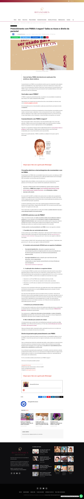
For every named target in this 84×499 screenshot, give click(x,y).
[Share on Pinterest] (47, 37)
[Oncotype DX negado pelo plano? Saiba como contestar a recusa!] (35, 451)
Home (15, 19)
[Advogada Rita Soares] (42, 11)
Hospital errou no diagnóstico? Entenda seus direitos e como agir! (56, 423)
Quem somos (26, 492)
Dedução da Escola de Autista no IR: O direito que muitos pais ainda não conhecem (45, 458)
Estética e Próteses (52, 19)
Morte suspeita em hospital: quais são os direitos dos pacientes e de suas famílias (46, 474)
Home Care (25, 19)
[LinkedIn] (11, 83)
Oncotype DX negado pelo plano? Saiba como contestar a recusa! (45, 451)
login (31, 434)
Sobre (19, 19)
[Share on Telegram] (42, 37)
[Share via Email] (44, 37)
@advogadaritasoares (31, 370)
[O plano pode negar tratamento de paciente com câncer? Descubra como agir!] (42, 416)
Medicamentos (61, 19)
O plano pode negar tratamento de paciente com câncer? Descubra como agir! (42, 423)
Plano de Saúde (32, 19)
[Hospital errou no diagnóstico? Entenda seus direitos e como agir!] (56, 416)
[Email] (11, 88)
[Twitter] (11, 80)
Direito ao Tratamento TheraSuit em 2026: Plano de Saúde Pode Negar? (27, 423)
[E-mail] (24, 390)
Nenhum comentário (46, 34)
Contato (68, 19)
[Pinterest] (11, 85)
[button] (73, 20)
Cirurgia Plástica (49, 492)
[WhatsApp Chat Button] (81, 496)
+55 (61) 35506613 (22, 469)
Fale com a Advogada (60, 492)
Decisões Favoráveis (41, 19)
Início (20, 492)
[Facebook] (11, 77)
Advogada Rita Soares (21, 34)
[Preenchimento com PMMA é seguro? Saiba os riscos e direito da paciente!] (42, 55)
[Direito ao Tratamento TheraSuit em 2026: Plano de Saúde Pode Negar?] (27, 416)
